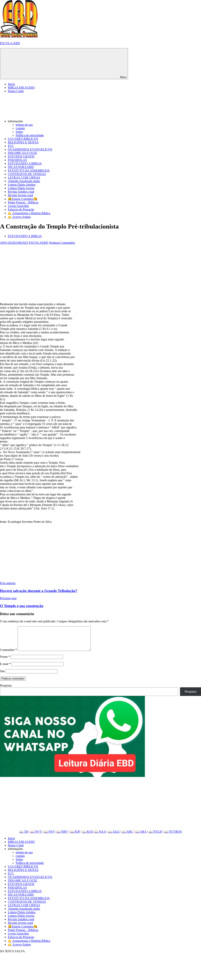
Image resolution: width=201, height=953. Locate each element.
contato (20, 128)
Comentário (8, 650)
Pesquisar (6, 685)
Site (2, 671)
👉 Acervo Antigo (19, 217)
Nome (5, 656)
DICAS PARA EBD (21, 167)
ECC (11, 146)
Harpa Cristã (16, 91)
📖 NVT (36, 831)
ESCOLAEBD (38, 242)
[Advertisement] (100, 272)
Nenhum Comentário (62, 242)
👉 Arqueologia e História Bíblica (29, 213)
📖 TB (23, 831)
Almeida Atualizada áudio (24, 181)
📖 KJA (87, 831)
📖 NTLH (155, 831)
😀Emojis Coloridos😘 (22, 199)
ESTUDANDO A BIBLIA (25, 163)
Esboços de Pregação (21, 209)
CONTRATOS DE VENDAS (27, 174)
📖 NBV (62, 831)
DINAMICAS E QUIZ (22, 153)
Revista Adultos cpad (21, 191)
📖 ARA (140, 831)
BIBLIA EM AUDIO (21, 87)
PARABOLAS (17, 160)
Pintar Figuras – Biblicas (23, 202)
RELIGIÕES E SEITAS (23, 142)
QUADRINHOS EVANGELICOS (30, 149)
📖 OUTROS (173, 831)
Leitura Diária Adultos (22, 184)
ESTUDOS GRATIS (21, 156)
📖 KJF (75, 831)
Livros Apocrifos (18, 206)
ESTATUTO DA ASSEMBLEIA (29, 170)
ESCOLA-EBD (10, 43)
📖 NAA (100, 831)
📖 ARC (127, 831)
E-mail (5, 664)
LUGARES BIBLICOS (23, 138)
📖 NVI (49, 831)
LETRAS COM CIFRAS (24, 177)
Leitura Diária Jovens (21, 188)
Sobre (19, 131)
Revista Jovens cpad (20, 195)
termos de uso (24, 124)
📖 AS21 (114, 831)
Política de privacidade (30, 135)
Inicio (11, 84)
